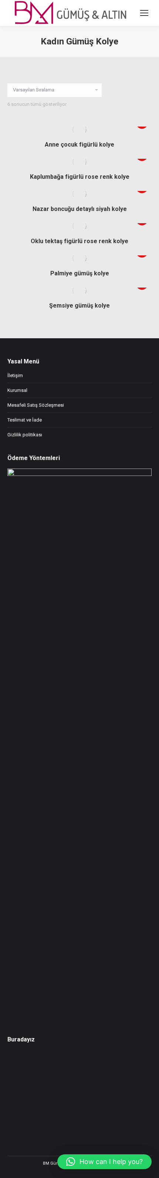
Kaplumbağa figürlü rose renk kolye (79, 176)
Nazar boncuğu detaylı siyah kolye (80, 208)
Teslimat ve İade (24, 420)
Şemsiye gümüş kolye (79, 305)
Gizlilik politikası (24, 434)
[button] (104, 1161)
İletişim (15, 375)
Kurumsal (17, 390)
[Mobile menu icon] (144, 13)
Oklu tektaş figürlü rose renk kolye (79, 241)
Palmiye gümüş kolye (79, 273)
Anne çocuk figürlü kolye (79, 144)
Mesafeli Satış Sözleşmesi (35, 405)
